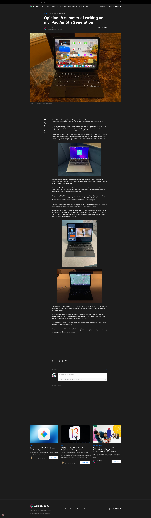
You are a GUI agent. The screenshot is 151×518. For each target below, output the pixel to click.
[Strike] (66, 380)
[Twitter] (114, 6)
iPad (97, 445)
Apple (45, 13)
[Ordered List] (68, 380)
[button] (120, 2)
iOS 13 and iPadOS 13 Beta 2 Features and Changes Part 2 (72, 449)
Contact (35, 2)
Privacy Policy (41, 2)
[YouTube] (120, 6)
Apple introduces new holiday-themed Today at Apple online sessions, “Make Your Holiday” (105, 450)
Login (105, 369)
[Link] (77, 380)
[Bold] (59, 380)
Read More (53, 457)
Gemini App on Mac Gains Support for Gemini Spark (43, 449)
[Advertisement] (75, 111)
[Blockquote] (72, 380)
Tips (31, 2)
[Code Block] (74, 380)
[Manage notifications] (3, 515)
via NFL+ (54, 214)
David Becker (51, 27)
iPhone (100, 445)
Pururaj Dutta (37, 457)
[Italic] (61, 380)
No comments (62, 13)
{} (78, 379)
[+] (81, 379)
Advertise (48, 2)
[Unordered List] (70, 380)
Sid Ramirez (99, 460)
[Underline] (63, 380)
